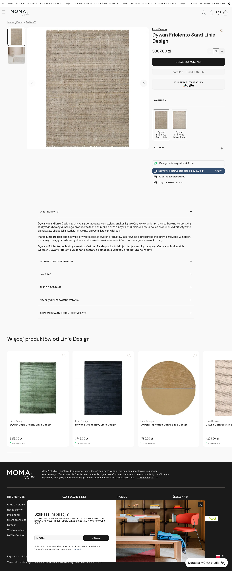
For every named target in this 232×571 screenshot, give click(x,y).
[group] (38, 399)
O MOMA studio (16, 504)
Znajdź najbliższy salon (170, 182)
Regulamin (13, 556)
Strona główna (14, 22)
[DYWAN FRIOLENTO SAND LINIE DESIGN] (88, 88)
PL (223, 556)
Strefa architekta (16, 519)
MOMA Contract (16, 535)
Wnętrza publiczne (18, 530)
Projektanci (13, 514)
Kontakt (11, 524)
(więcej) (77, 549)
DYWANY (31, 22)
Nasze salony (14, 509)
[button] (143, 83)
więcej (218, 170)
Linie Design (159, 29)
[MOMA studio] (19, 13)
